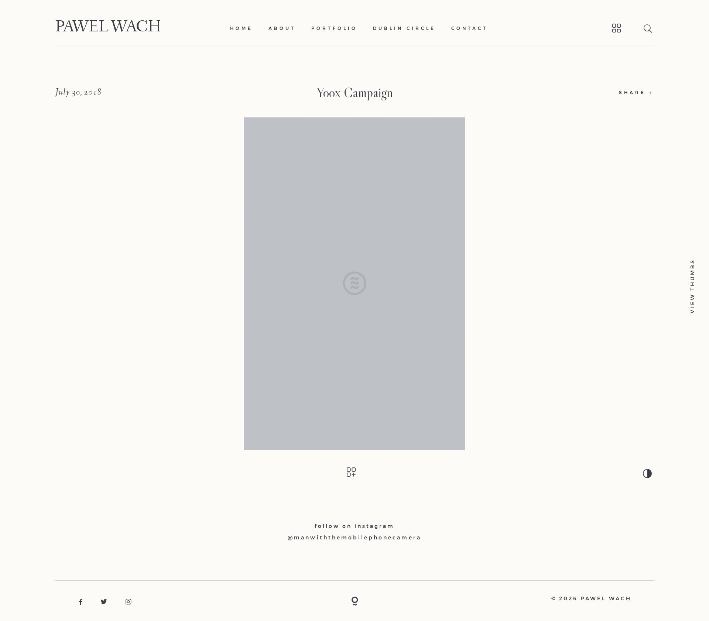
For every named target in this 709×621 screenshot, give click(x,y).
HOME (241, 28)
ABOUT (282, 28)
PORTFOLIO (334, 28)
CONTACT (469, 28)
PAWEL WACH (108, 28)
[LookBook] (607, 28)
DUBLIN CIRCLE (404, 28)
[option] (354, 283)
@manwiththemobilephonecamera (354, 538)
